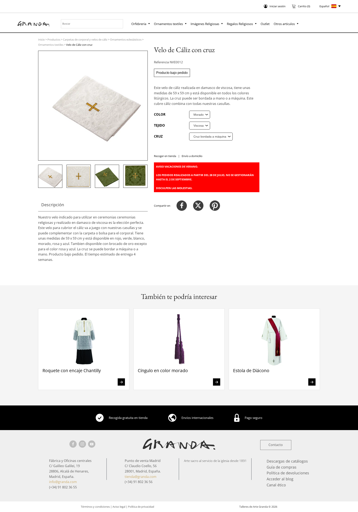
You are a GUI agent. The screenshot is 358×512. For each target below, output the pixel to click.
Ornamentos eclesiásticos (126, 39)
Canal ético (276, 484)
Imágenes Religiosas (205, 24)
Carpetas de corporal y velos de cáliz (85, 39)
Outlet (265, 24)
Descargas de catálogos (287, 461)
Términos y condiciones (95, 506)
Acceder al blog (280, 478)
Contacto (275, 444)
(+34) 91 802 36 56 (138, 482)
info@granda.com (63, 482)
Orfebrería (138, 24)
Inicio (41, 39)
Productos (53, 39)
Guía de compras (281, 467)
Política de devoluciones (288, 472)
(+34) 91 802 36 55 (63, 487)
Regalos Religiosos (240, 24)
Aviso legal (118, 506)
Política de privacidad (141, 506)
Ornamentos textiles (168, 24)
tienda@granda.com (140, 476)
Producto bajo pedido (172, 72)
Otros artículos (284, 24)
